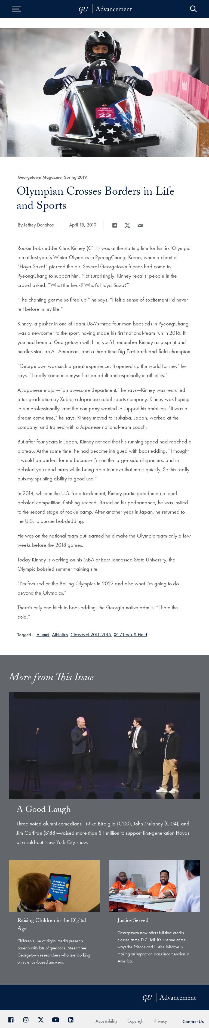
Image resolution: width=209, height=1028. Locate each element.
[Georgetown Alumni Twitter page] (43, 1019)
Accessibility (107, 1021)
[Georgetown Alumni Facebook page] (13, 1019)
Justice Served (133, 921)
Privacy (160, 1021)
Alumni (42, 634)
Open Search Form (193, 9)
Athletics (60, 634)
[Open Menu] (16, 9)
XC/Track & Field (130, 634)
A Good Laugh (44, 810)
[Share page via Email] (140, 225)
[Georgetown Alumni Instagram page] (28, 1019)
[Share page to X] (127, 225)
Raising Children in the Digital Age (51, 925)
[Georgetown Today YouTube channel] (58, 1019)
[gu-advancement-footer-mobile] (105, 9)
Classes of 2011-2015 (90, 634)
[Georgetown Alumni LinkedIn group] (73, 1019)
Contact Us (193, 1021)
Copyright (136, 1021)
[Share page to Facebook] (114, 225)
